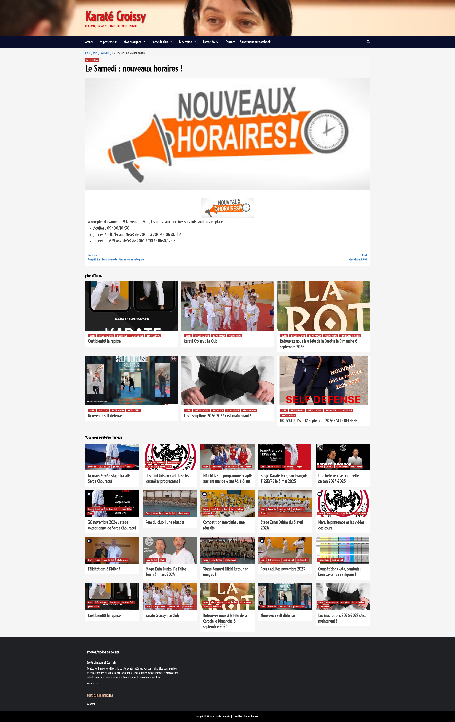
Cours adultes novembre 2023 (283, 569)
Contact (230, 42)
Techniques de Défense (350, 335)
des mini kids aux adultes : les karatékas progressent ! (167, 478)
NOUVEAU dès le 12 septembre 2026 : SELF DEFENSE (318, 420)
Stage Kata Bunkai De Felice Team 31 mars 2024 (166, 571)
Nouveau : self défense (105, 415)
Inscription (122, 335)
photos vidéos (153, 335)
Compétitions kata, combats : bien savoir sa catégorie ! (116, 257)
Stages (129, 466)
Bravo (205, 509)
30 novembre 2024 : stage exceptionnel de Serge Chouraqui (112, 525)
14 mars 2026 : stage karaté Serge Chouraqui (109, 478)
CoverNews (238, 716)
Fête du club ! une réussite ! (166, 522)
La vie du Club (160, 42)
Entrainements (297, 410)
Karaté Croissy (115, 16)
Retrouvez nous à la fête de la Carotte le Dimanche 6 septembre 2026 (225, 621)
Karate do (209, 42)
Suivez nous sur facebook (255, 42)
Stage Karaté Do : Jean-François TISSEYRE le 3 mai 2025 (284, 478)
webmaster (92, 683)
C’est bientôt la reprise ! (105, 341)
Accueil (89, 42)
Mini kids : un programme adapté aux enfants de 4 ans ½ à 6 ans (227, 478)
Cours (92, 335)
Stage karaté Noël (358, 257)
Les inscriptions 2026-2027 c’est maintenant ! (217, 415)
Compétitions (216, 509)
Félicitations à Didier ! (104, 569)
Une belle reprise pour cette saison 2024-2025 (338, 478)
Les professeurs (108, 42)
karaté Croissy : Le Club (200, 341)
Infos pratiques (132, 42)
